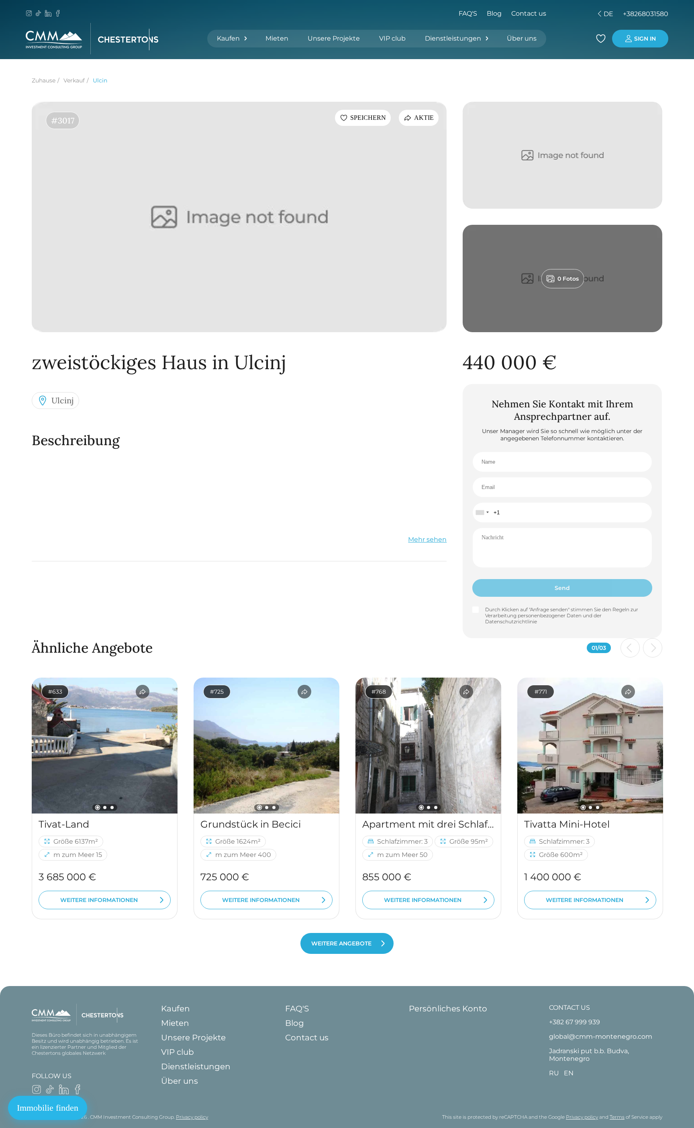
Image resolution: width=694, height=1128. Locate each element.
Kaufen (228, 38)
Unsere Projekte (334, 38)
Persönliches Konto (448, 1008)
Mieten (276, 38)
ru (548, 14)
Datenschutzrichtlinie (511, 621)
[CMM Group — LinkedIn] (48, 14)
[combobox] (482, 512)
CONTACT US (569, 1007)
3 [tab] (112, 807)
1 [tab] (97, 807)
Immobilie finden (47, 1108)
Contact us (528, 13)
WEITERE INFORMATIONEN (99, 900)
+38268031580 (645, 14)
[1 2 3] (105, 746)
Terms (617, 1117)
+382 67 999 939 (574, 1022)
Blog (494, 13)
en (562, 14)
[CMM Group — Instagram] (29, 14)
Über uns (522, 38)
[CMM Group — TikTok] (38, 14)
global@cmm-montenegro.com (600, 1036)
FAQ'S (468, 13)
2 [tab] (104, 807)
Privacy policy (192, 1117)
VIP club (392, 38)
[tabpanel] (105, 746)
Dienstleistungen (453, 38)
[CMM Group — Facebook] (58, 14)
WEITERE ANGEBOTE (341, 943)
